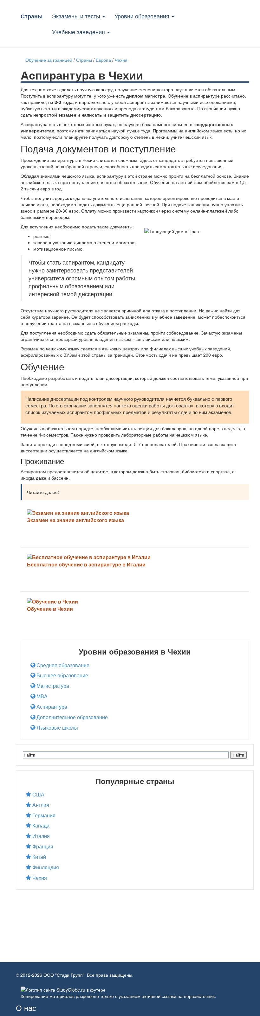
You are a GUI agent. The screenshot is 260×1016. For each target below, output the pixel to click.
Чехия (39, 877)
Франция (42, 846)
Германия (43, 815)
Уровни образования (142, 16)
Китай (38, 856)
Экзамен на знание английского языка (75, 520)
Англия (40, 805)
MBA (41, 696)
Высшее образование (61, 675)
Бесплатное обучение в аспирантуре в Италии (86, 564)
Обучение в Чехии (50, 608)
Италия (40, 836)
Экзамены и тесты (77, 16)
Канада (40, 825)
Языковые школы (56, 727)
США (37, 794)
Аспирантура (51, 706)
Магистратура (52, 685)
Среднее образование (62, 665)
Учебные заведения (79, 32)
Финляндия (45, 867)
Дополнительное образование (71, 717)
